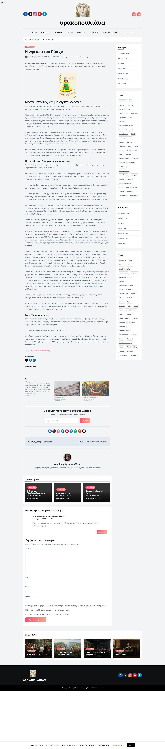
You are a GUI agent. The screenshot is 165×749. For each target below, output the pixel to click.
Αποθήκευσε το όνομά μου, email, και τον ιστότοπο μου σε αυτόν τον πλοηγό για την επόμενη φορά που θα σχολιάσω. (66, 606)
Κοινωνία (69, 32)
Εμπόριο (121, 142)
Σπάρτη (135, 187)
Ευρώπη (129, 142)
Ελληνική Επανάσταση (125, 138)
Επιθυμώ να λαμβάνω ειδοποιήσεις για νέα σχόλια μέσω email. (48, 610)
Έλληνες (121, 105)
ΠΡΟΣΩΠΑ (122, 84)
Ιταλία (121, 150)
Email (27, 587)
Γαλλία (121, 130)
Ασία (131, 117)
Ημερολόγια (120, 654)
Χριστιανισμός (123, 195)
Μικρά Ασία (132, 163)
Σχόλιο (28, 549)
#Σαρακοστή (84, 57)
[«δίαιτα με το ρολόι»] (39, 388)
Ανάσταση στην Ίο (59, 397)
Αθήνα (128, 109)
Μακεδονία (122, 163)
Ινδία (129, 146)
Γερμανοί (128, 130)
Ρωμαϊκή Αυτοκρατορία (125, 183)
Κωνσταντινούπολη (124, 158)
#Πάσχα (76, 57)
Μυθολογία (94, 32)
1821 (130, 101)
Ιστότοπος (28, 596)
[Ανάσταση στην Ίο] (67, 388)
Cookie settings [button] (118, 745)
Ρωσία (121, 187)
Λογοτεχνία (81, 32)
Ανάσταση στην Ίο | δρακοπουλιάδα (48, 516)
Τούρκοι (121, 191)
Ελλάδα (133, 134)
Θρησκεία (122, 146)
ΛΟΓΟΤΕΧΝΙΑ (123, 74)
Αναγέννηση (134, 113)
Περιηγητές (134, 175)
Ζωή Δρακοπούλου (38, 57)
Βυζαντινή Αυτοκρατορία (126, 126)
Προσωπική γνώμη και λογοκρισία (95, 653)
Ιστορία (58, 32)
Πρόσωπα (129, 32)
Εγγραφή (85, 421)
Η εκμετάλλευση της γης (38, 654)
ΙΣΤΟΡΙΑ (121, 64)
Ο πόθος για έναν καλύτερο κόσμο (64, 653)
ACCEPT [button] (131, 745)
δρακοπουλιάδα (82, 22)
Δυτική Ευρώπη (123, 134)
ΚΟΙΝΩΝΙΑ (29, 47)
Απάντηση (101, 532)
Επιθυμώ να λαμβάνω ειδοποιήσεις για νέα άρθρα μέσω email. (48, 614)
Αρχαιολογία (46, 32)
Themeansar (99, 688)
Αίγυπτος (130, 105)
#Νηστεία (70, 57)
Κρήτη (121, 154)
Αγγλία (121, 109)
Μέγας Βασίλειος (98, 283)
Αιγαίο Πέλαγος (123, 113)
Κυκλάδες (128, 154)
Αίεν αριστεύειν (63, 493)
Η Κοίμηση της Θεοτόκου (89, 397)
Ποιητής (121, 179)
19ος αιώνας (122, 101)
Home (34, 32)
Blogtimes (87, 688)
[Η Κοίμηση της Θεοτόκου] (95, 388)
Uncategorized (123, 53)
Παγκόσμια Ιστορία (124, 171)
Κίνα (127, 150)
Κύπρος (135, 158)
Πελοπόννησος (123, 175)
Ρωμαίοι (129, 179)
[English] (2, 3)
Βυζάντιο (121, 121)
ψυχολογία (133, 195)
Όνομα (27, 577)
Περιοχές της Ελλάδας (112, 32)
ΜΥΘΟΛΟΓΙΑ (122, 79)
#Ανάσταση (63, 57)
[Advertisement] (57, 719)
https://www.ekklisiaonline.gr (40, 350)
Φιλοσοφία (130, 191)
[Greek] (4, 3)
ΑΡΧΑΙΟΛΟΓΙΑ (123, 59)
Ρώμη (127, 187)
